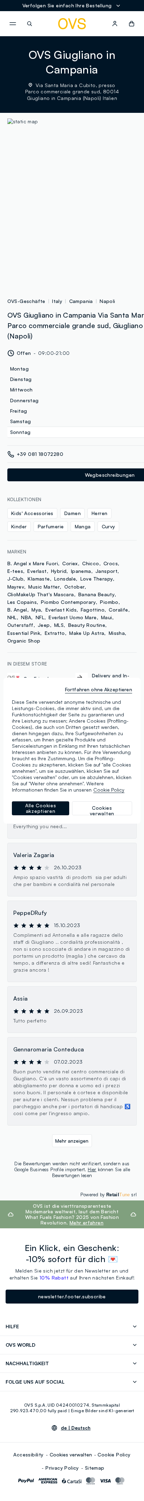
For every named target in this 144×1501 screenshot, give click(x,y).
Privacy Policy (62, 1468)
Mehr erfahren (86, 1223)
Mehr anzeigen (71, 1141)
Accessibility (28, 1454)
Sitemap (95, 1468)
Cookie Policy (114, 1454)
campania (81, 301)
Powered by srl (108, 1194)
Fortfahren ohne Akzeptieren (98, 689)
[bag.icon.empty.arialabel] (131, 24)
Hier (92, 1169)
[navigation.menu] (13, 24)
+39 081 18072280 (40, 454)
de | (76, 1428)
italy (57, 301)
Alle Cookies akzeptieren (40, 808)
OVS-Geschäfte (26, 301)
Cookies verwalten (71, 1454)
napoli (107, 301)
